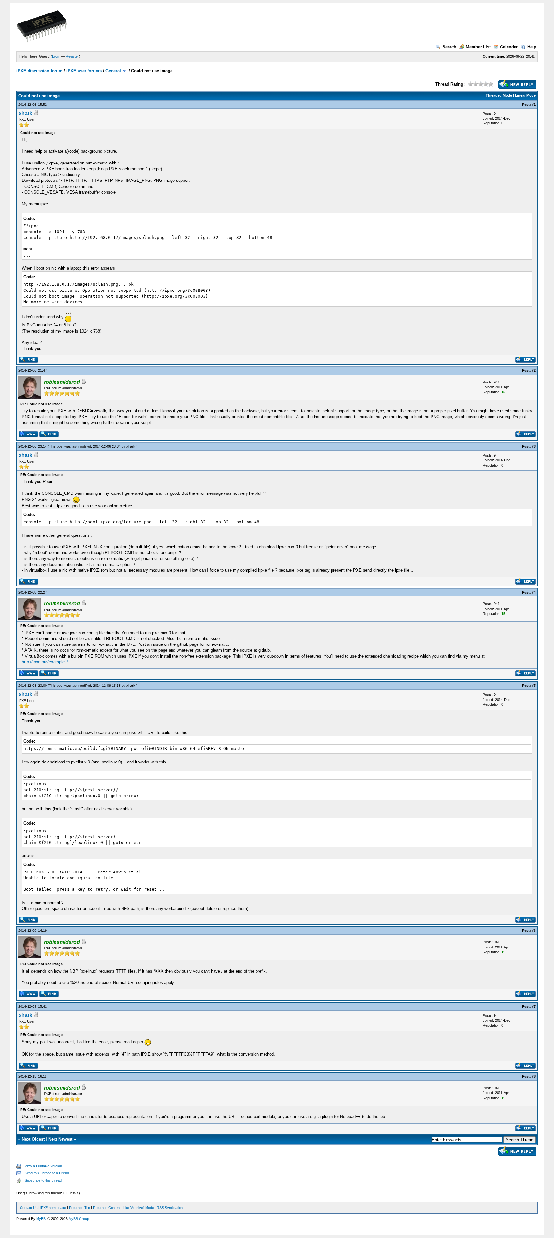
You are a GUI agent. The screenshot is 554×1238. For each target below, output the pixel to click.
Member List (478, 47)
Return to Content (107, 1207)
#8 (534, 1076)
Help (531, 47)
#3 (534, 446)
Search (449, 47)
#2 (534, 370)
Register (72, 56)
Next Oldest (33, 1139)
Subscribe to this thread (43, 1180)
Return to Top (79, 1207)
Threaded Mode (499, 95)
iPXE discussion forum (39, 70)
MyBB (41, 1219)
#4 (534, 592)
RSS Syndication (170, 1207)
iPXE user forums (84, 70)
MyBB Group (79, 1219)
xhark (25, 113)
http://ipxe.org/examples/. (45, 662)
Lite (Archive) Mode (138, 1207)
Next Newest (60, 1139)
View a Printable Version (43, 1166)
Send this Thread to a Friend (47, 1173)
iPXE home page (53, 1207)
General (113, 70)
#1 (534, 104)
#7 (534, 1006)
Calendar (509, 47)
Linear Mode (525, 95)
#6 (534, 930)
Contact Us (29, 1207)
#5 (534, 685)
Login (56, 56)
